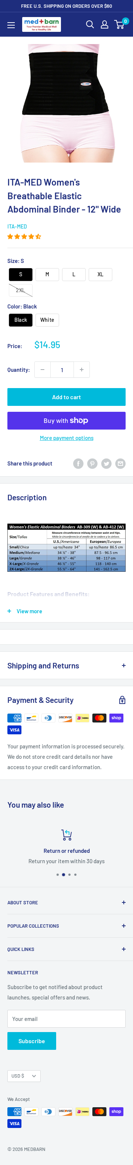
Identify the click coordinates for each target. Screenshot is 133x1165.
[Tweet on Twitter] (106, 463)
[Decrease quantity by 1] (42, 369)
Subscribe (31, 1040)
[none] (21, 274)
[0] (119, 24)
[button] (24, 236)
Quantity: (18, 369)
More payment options (66, 437)
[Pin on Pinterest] (92, 463)
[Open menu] (11, 25)
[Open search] (90, 24)
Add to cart (66, 396)
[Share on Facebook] (78, 463)
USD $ (17, 1076)
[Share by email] (120, 463)
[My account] (104, 24)
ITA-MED (17, 226)
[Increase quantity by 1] (81, 369)
